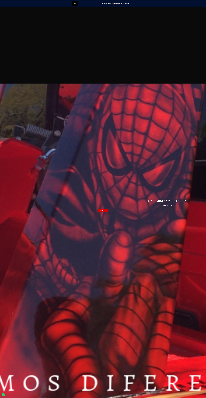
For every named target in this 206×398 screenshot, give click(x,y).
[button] (133, 3)
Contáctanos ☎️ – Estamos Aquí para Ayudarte (120, 3)
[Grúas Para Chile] (75, 3)
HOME (102, 3)
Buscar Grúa (103, 210)
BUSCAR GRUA (107, 3)
